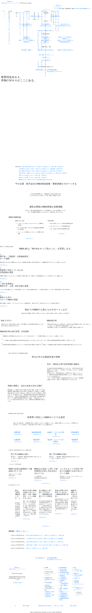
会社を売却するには (45, 25)
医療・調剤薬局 (38, 44)
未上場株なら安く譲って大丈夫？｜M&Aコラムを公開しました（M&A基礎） (45, 538)
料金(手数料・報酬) (26, 50)
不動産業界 (26, 42)
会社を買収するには (64, 25)
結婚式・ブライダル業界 (45, 20)
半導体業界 (26, 38)
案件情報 (10, 11)
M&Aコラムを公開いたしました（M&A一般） (37, 548)
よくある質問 (58, 8)
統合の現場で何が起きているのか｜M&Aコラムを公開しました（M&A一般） (45, 541)
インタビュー (58, 7)
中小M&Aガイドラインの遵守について (78, 589)
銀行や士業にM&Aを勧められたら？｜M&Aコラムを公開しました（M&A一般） (45, 535)
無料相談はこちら (86, 8)
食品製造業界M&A (64, 572)
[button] (46, 485)
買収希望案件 (9, 37)
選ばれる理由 (63, 569)
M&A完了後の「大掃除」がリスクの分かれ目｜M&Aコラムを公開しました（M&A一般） (47, 545)
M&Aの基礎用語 (24, 16)
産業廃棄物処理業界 (64, 42)
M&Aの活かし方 (20, 28)
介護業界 (41, 33)
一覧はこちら (21, 531)
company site (16, 582)
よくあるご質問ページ (40, 564)
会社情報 (76, 582)
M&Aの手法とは (27, 16)
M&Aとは (26, 11)
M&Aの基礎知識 (20, 16)
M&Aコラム (59, 5)
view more (29, 238)
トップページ (48, 569)
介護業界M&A (63, 578)
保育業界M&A (63, 570)
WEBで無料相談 (39, 69)
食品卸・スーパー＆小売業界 (64, 40)
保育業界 (26, 37)
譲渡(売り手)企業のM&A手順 (45, 50)
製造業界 (45, 33)
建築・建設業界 (42, 44)
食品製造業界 (41, 16)
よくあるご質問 (78, 570)
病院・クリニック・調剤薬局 (26, 40)
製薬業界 (41, 64)
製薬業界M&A (63, 596)
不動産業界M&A (64, 595)
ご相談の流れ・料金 (54, 11)
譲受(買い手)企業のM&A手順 (64, 50)
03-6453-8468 (78, 8)
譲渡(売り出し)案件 (9, 25)
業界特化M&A (44, 11)
